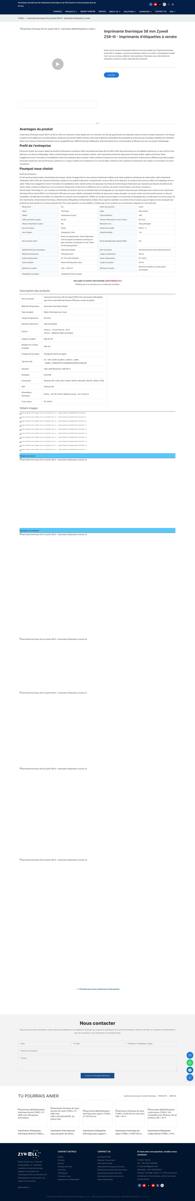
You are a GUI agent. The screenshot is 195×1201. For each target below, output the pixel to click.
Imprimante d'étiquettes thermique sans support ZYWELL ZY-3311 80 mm (94, 1132)
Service (61, 1163)
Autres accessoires (105, 1179)
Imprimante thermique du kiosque (111, 1166)
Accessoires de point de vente (110, 1173)
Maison (61, 1157)
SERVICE (172, 1096)
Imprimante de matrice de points (110, 1176)
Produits (61, 1160)
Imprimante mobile (105, 1163)
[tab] (97, 121)
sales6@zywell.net (150, 1166)
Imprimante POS (104, 1157)
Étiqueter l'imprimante (106, 1160)
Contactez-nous (64, 1176)
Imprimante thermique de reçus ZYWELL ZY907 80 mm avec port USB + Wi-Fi (129, 1132)
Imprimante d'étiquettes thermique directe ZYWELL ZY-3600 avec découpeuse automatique (30, 1132)
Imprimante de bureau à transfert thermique (140, 1096)
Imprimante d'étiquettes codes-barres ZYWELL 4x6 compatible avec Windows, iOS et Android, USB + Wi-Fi (161, 1132)
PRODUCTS (162, 1096)
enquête (111, 75)
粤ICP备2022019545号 (131, 1196)
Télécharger (62, 1173)
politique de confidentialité (68, 1179)
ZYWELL (21, 18)
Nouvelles (62, 1170)
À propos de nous (65, 1166)
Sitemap (144, 1196)
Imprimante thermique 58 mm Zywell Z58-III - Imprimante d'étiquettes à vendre (58, 18)
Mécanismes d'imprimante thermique (112, 1170)
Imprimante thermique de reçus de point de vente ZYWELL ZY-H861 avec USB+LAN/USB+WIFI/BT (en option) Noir (63, 1132)
